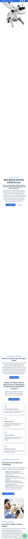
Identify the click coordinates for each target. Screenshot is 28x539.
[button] (25, 536)
